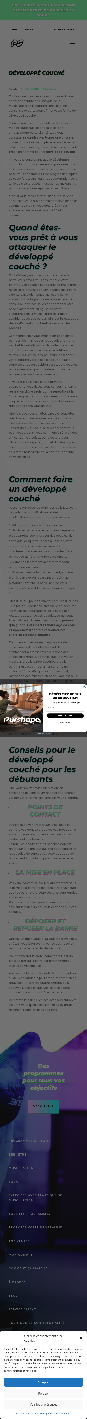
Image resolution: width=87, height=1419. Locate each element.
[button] (81, 1338)
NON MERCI (65, 722)
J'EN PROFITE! (65, 716)
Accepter (44, 1382)
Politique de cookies (27, 1413)
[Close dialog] (84, 686)
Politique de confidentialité (55, 1413)
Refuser (43, 1393)
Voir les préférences (43, 1404)
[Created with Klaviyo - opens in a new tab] (43, 733)
